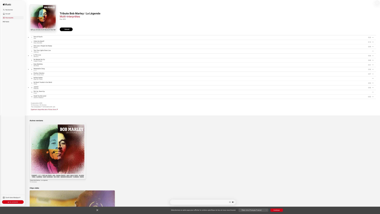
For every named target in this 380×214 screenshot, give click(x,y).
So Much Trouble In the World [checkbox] (43, 82)
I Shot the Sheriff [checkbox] (39, 41)
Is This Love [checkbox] (37, 55)
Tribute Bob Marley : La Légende (40, 124)
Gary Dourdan (38, 43)
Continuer (277, 210)
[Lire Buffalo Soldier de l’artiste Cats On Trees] (32, 78)
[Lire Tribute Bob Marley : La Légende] (32, 176)
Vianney (36, 52)
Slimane (36, 56)
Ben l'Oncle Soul (39, 74)
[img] (7, 4)
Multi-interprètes (70, 16)
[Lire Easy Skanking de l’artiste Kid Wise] (32, 65)
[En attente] (230, 202)
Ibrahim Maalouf (38, 97)
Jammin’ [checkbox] (36, 87)
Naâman (36, 88)
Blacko (36, 47)
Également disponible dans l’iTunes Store (43, 109)
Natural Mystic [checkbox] (38, 36)
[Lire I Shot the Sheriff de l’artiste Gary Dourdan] (32, 42)
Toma (35, 84)
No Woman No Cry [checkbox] (39, 59)
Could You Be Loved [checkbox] (40, 96)
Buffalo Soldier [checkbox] (38, 77)
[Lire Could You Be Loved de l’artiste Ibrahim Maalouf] (32, 97)
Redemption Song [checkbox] (39, 68)
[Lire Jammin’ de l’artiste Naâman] (32, 88)
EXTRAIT (369, 37)
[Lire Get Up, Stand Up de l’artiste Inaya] (32, 92)
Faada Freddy (38, 61)
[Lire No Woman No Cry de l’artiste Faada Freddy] (32, 60)
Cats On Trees (38, 79)
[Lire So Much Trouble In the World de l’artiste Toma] (32, 83)
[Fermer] (97, 210)
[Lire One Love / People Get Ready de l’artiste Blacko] (32, 47)
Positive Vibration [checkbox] (39, 73)
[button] (13, 9)
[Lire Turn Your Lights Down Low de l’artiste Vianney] (32, 51)
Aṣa (35, 38)
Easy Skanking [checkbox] (38, 64)
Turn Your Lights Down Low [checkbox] (42, 50)
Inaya (35, 93)
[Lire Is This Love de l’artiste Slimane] (32, 56)
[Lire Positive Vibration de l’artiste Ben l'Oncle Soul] (32, 74)
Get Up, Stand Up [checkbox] (39, 91)
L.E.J (35, 70)
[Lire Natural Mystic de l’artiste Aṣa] (32, 37)
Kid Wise (36, 65)
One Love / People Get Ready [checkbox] (43, 46)
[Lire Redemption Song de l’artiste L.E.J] (32, 69)
